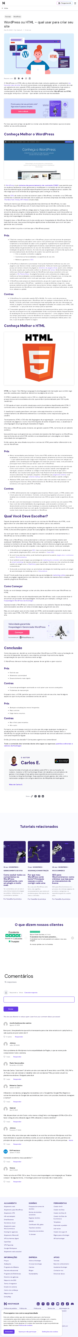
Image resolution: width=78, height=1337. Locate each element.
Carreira (31, 1267)
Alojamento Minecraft (11, 1235)
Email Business (9, 1220)
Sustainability (33, 1274)
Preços (6, 1261)
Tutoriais (8, 17)
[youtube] (57, 1304)
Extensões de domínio (36, 1231)
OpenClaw (7, 1242)
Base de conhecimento (61, 1264)
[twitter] (52, 1304)
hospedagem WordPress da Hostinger (18, 601)
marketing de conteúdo (51, 560)
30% (12, 196)
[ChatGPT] (15, 78)
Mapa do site (8, 1293)
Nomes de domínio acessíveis (35, 1213)
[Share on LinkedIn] (43, 796)
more (71, 1140)
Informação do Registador (64, 1309)
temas (52, 270)
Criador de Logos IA (60, 1232)
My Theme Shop (23, 274)
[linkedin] (38, 1304)
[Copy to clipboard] (32, 796)
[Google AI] (22, 78)
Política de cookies (25, 1325)
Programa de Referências (12, 1274)
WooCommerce (21, 557)
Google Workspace (10, 1248)
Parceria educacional (11, 1270)
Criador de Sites (59, 1210)
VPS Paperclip (8, 1245)
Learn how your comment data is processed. (45, 1017)
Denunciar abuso (59, 1274)
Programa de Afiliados (11, 1267)
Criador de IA (58, 1206)
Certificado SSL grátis (36, 1224)
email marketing (17, 562)
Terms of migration (10, 1283)
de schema (59, 475)
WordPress (17, 17)
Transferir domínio (35, 1228)
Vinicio (21, 992)
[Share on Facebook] (39, 796)
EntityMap (7, 1297)
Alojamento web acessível (12, 1252)
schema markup (34, 477)
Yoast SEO (50, 552)
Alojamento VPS (9, 1213)
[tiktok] (67, 1304)
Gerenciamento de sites (13, 871)
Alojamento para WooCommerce (9, 1227)
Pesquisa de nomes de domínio (36, 1208)
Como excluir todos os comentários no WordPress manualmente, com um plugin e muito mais (14, 879)
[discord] (72, 1304)
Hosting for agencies (11, 1232)
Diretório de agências (11, 1277)
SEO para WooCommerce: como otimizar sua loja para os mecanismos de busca (63, 878)
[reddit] (62, 1304)
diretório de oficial (48, 268)
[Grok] (26, 78)
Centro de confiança (11, 1290)
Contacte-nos (58, 1270)
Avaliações (7, 1264)
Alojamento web (9, 1206)
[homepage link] (3, 3)
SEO (31, 260)
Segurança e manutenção (38, 871)
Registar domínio (34, 1218)
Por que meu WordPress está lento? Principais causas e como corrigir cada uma (36, 878)
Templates (57, 1222)
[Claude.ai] (18, 78)
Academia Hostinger (60, 1267)
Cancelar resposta (30, 992)
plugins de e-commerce (65, 555)
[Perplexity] (29, 78)
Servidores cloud (9, 1223)
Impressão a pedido (60, 1225)
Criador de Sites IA (60, 1213)
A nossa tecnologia (35, 1264)
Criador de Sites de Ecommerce (60, 1217)
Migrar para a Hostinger (61, 1235)
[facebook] (43, 1304)
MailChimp (32, 564)
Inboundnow (42, 571)
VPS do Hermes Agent (11, 1238)
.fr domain (32, 1234)
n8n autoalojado (9, 1216)
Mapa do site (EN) (10, 1280)
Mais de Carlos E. (16, 784)
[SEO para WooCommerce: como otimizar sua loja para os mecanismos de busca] (63, 852)
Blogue (31, 1270)
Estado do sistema (10, 1287)
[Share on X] (35, 796)
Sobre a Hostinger (35, 1261)
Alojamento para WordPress (13, 1210)
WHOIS (31, 1221)
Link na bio (57, 1229)
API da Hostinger (59, 1238)
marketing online (59, 575)
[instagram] (48, 1304)
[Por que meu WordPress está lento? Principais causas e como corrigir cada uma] (39, 852)
